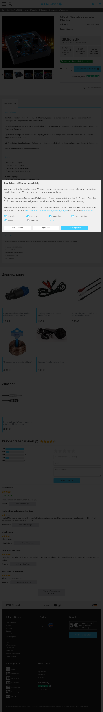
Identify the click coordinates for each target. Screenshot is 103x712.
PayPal (11, 220)
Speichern (46, 227)
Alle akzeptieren (74, 227)
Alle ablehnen (17, 227)
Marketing (57, 216)
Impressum (87, 211)
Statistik (33, 216)
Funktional (34, 220)
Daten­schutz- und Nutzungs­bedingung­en (46, 211)
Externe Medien (81, 216)
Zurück (51, 220)
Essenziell (12, 216)
